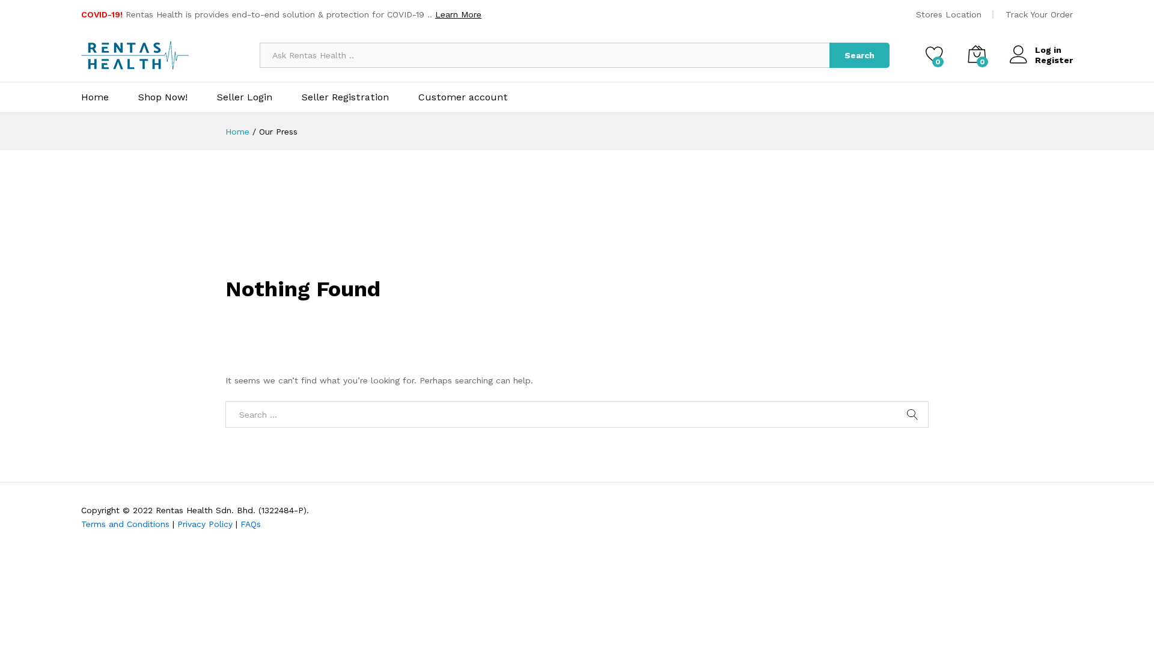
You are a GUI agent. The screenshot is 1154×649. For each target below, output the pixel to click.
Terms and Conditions (125, 524)
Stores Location (949, 14)
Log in (1048, 50)
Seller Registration (345, 97)
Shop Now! (163, 97)
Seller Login (244, 97)
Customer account (463, 97)
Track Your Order (1039, 14)
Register (1054, 60)
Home (95, 97)
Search (859, 55)
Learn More (458, 14)
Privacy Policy (205, 524)
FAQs (250, 524)
